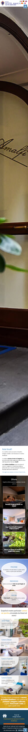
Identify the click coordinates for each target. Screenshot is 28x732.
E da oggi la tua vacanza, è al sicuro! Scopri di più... (14, 472)
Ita (21, 1)
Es (22, 3)
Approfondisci (21, 730)
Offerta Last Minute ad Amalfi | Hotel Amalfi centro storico (14, 550)
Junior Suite (5, 620)
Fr (25, 3)
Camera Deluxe (6, 639)
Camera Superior (7, 658)
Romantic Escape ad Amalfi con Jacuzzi (14, 505)
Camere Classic (6, 677)
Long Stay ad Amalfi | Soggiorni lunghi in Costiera (14, 527)
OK (16, 730)
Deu (23, 1)
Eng (26, 1)
